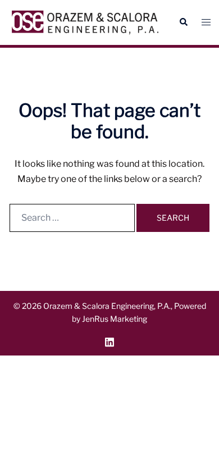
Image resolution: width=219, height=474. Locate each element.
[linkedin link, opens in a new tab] (109, 340)
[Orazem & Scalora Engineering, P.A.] (85, 22)
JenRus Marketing (114, 318)
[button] (183, 22)
